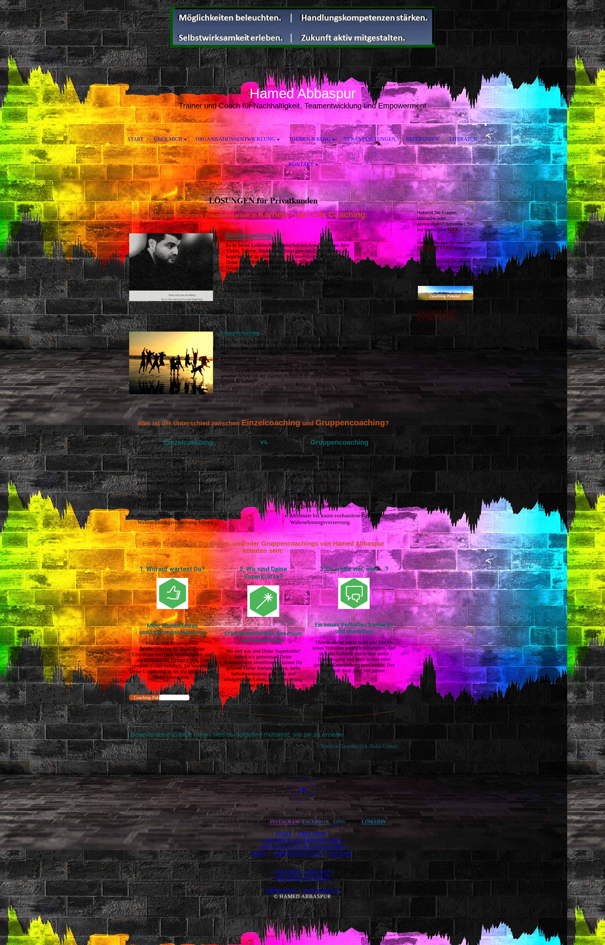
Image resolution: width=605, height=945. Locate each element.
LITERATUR (463, 139)
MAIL (453, 229)
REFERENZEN (422, 139)
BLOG (259, 853)
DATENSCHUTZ (320, 890)
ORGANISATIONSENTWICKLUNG (235, 139)
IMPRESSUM (281, 890)
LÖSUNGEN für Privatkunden (302, 840)
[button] (302, 789)
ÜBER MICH (168, 139)
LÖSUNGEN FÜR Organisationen (302, 847)
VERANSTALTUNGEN (369, 139)
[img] (302, 31)
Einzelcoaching (249, 235)
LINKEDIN (374, 821)
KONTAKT (301, 164)
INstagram (284, 821)
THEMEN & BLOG (310, 139)
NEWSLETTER (435, 248)
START (135, 139)
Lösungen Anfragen (303, 878)
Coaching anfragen (302, 871)
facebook (316, 821)
